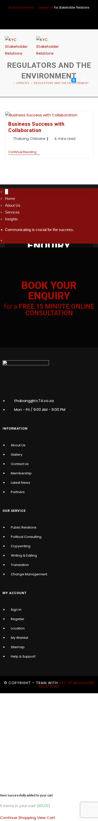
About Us (12, 205)
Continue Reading (24, 152)
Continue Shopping (18, 817)
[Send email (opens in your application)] (55, 18)
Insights (11, 219)
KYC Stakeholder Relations (66, 684)
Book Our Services (21, 7)
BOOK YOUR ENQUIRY (49, 290)
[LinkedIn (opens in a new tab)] (49, 18)
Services (12, 212)
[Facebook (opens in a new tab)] (42, 18)
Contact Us (46, 7)
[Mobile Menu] (82, 80)
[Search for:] (90, 80)
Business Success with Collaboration (36, 127)
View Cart (46, 817)
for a (49, 310)
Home (10, 198)
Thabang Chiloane (29, 138)
